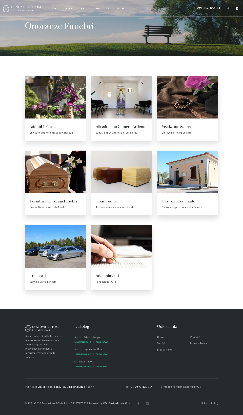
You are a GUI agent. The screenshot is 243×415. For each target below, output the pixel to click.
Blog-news (102, 342)
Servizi (84, 8)
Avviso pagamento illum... (89, 349)
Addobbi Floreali (44, 126)
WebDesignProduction (116, 403)
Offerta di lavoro (84, 361)
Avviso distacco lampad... (88, 337)
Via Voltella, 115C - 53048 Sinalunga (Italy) (66, 386)
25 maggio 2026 (82, 354)
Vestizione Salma (176, 126)
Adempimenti (107, 276)
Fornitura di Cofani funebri (53, 201)
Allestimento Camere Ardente (121, 126)
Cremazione (106, 201)
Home (54, 8)
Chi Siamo (68, 8)
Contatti (121, 8)
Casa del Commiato (178, 201)
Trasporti (38, 276)
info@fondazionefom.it (185, 386)
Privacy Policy (198, 343)
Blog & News (102, 8)
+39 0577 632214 (208, 8)
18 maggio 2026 (82, 366)
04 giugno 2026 (82, 342)
